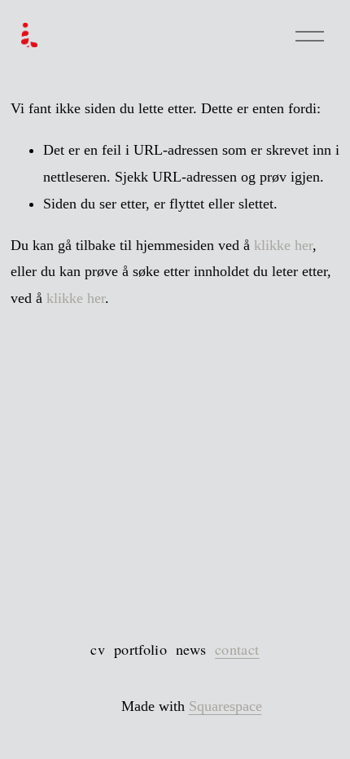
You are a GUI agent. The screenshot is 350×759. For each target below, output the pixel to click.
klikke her (283, 245)
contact (237, 649)
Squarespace (225, 706)
